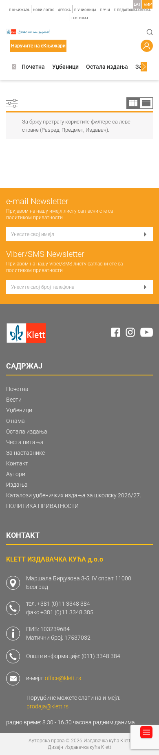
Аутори (15, 474)
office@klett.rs (63, 678)
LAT (137, 4)
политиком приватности (34, 217)
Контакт (17, 463)
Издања (17, 484)
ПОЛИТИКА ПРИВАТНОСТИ (42, 506)
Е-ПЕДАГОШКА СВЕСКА (132, 10)
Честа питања (25, 442)
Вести (14, 399)
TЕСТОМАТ (79, 18)
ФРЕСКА (64, 10)
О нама (15, 421)
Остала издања (107, 67)
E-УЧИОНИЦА (85, 10)
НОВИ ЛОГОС (43, 10)
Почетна (33, 67)
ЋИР (147, 4)
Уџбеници (65, 67)
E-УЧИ (105, 10)
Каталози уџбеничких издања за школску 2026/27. (73, 495)
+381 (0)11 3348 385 (66, 612)
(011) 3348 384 (101, 656)
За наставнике (25, 452)
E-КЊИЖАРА (19, 10)
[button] (14, 67)
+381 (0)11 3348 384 (63, 603)
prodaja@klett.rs (47, 706)
